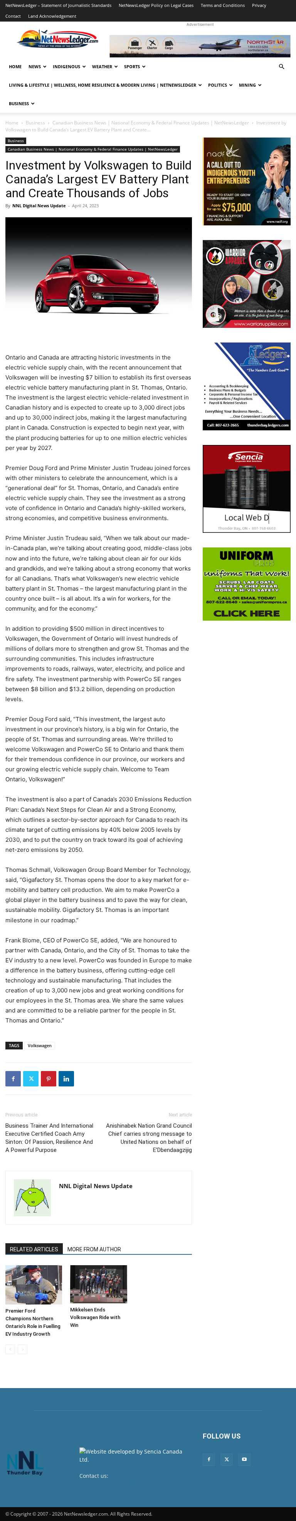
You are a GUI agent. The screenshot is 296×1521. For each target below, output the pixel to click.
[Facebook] (13, 1078)
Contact (13, 16)
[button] (281, 67)
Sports (132, 66)
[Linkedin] (66, 1078)
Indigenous (66, 66)
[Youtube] (244, 1460)
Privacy (259, 5)
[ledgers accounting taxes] (247, 386)
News (35, 66)
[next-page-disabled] (22, 1349)
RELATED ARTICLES (34, 1249)
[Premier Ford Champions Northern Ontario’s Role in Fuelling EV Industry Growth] (33, 1284)
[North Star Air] (200, 46)
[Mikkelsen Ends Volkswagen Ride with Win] (98, 1284)
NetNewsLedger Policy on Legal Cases (156, 5)
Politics (217, 85)
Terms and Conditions (223, 5)
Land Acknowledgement (52, 16)
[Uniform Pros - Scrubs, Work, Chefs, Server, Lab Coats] (247, 584)
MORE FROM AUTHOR (94, 1249)
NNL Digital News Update (39, 205)
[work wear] (247, 284)
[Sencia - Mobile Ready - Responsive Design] (247, 489)
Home (15, 66)
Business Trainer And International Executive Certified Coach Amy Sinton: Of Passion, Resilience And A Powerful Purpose (49, 1137)
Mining (247, 85)
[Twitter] (31, 1078)
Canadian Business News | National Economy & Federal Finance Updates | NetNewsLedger (150, 122)
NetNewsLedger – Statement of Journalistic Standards (58, 5)
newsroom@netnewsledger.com (120, 1483)
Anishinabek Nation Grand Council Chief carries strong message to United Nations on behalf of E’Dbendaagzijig (149, 1137)
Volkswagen (40, 1045)
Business (19, 103)
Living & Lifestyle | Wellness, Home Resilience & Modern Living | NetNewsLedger (102, 85)
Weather (102, 66)
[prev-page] (10, 1349)
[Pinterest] (48, 1078)
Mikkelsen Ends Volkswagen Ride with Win (95, 1317)
